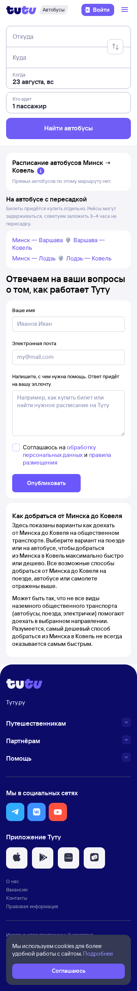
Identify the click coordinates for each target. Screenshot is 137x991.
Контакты (16, 898)
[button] (15, 812)
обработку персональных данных (59, 451)
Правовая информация (32, 906)
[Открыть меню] (125, 9)
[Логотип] (21, 10)
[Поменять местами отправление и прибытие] (115, 46)
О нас (12, 881)
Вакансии (16, 889)
